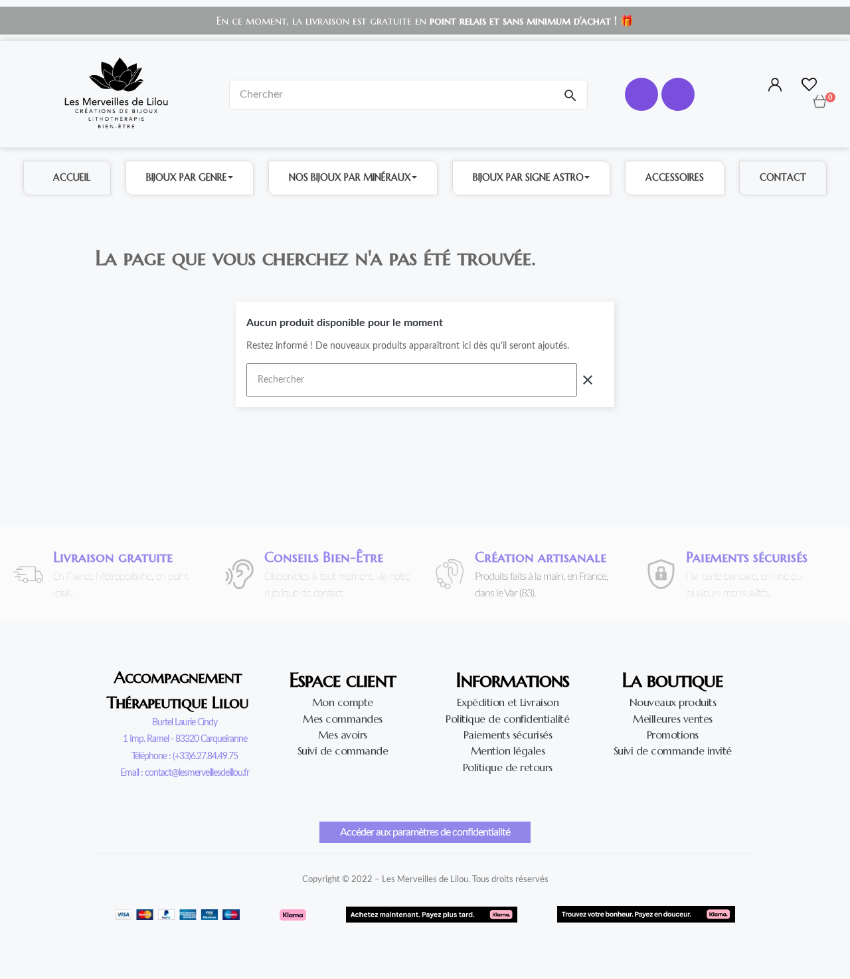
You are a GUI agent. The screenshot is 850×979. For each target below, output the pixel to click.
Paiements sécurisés (508, 734)
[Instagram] (678, 94)
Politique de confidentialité (507, 718)
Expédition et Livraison (508, 702)
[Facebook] (641, 94)
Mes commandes (342, 718)
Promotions (673, 734)
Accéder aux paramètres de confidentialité (425, 832)
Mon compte (342, 702)
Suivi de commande (343, 750)
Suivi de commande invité (673, 750)
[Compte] (773, 86)
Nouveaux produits (673, 702)
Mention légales (508, 750)
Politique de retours (507, 767)
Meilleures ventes (673, 718)
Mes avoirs (342, 734)
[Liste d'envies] (809, 87)
